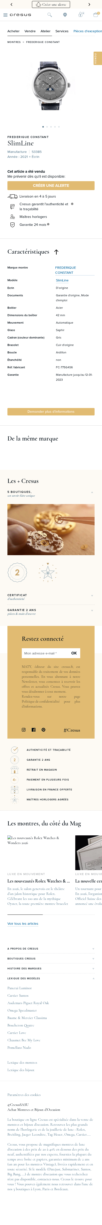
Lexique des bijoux (20, 1070)
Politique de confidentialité (41, 701)
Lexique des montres (22, 1062)
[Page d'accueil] (20, 15)
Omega (69, 1134)
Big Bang (13, 1174)
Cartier (81, 1134)
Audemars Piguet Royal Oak (28, 1003)
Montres (14, 42)
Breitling (13, 1134)
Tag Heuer (55, 1134)
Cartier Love (16, 1032)
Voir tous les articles (22, 923)
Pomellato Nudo (19, 1047)
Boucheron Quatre (20, 1025)
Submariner (70, 1169)
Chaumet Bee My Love (23, 1040)
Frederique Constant (43, 42)
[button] (43, 127)
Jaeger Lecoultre (34, 1134)
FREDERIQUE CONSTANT (28, 137)
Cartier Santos (17, 995)
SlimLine (20, 143)
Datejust (54, 1169)
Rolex (80, 1129)
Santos (85, 1169)
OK (74, 653)
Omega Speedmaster (22, 1010)
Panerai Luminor (19, 988)
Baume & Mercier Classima (27, 1018)
